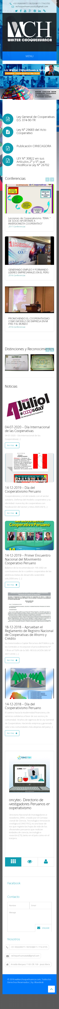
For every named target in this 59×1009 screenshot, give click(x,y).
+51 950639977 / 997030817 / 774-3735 (29, 947)
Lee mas (10, 445)
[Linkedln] (39, 11)
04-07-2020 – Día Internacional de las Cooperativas (27, 429)
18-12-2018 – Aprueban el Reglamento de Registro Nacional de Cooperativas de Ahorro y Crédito (29, 633)
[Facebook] (21, 11)
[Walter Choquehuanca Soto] (29, 31)
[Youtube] (25, 11)
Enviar (45, 928)
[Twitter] (16, 11)
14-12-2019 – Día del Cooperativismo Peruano (23, 489)
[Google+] (30, 11)
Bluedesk (38, 982)
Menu (29, 56)
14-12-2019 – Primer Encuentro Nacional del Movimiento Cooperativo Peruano (27, 559)
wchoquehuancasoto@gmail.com (25, 955)
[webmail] (44, 11)
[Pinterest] (35, 11)
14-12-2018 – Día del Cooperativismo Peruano (23, 706)
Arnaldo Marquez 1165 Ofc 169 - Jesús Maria (30, 964)
